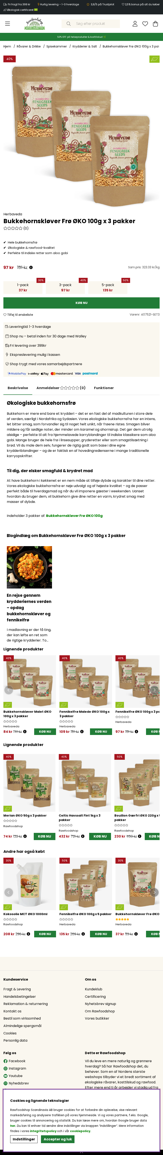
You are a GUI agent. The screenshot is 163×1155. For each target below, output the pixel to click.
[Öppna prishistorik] (25, 731)
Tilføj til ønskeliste (19, 315)
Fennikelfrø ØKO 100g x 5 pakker (85, 914)
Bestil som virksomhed (22, 1018)
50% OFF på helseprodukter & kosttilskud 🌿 (81, 37)
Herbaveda (12, 214)
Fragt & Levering (17, 989)
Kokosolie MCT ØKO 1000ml (25, 914)
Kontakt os (12, 1011)
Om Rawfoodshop (100, 1011)
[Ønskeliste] (145, 23)
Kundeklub (93, 989)
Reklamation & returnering (25, 1003)
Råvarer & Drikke (29, 46)
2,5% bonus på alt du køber (142, 4)
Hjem (7, 46)
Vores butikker (97, 1018)
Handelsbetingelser (19, 996)
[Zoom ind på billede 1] (81, 134)
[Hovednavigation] (7, 23)
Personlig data (15, 1040)
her (12, 1126)
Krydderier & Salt (85, 46)
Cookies (10, 1033)
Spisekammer (56, 46)
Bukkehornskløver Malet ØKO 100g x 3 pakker (27, 714)
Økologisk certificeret (20, 10)
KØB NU (45, 731)
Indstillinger (24, 1139)
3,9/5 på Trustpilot (102, 4)
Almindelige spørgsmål (22, 1025)
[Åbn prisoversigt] (31, 267)
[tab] (61, 388)
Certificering (95, 996)
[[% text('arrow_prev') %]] (7, 792)
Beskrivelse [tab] (18, 387)
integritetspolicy (43, 1131)
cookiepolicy (80, 1131)
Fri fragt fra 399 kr (19, 4)
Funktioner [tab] (104, 387)
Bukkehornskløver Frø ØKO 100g (74, 515)
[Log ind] (135, 23)
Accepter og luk (58, 1139)
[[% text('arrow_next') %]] (156, 792)
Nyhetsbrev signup (100, 1003)
